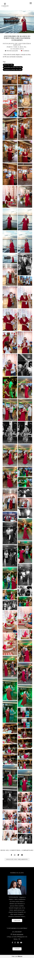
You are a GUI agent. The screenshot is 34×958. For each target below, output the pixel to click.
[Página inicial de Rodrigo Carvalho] (4, 5)
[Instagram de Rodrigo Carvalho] (15, 943)
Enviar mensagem (18, 934)
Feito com (17, 956)
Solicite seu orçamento (17, 859)
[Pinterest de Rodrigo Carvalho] (18, 943)
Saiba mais (17, 920)
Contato (17, 949)
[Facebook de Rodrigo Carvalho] (12, 943)
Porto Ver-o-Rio (8, 65)
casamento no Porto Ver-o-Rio (13, 69)
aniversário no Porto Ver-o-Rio (13, 67)
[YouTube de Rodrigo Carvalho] (21, 943)
